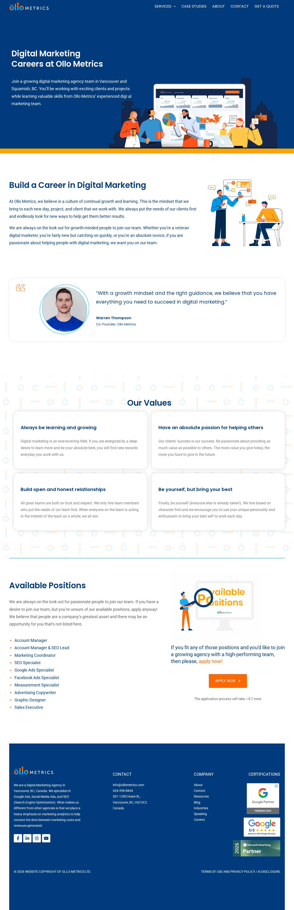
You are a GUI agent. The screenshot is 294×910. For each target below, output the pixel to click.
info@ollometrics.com (128, 785)
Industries (201, 808)
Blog (197, 802)
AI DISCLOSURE (269, 871)
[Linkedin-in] (27, 838)
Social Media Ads (43, 796)
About (198, 785)
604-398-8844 (123, 790)
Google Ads (22, 796)
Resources (201, 796)
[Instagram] (37, 838)
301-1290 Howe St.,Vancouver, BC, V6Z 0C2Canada (130, 802)
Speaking (200, 814)
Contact (199, 790)
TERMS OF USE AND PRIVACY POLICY (228, 871)
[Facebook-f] (18, 838)
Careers (199, 819)
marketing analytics (56, 814)
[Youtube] (46, 838)
